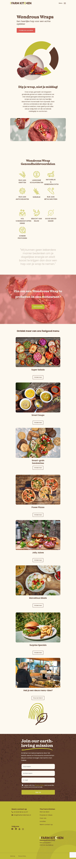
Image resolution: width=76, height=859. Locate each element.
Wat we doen (44, 812)
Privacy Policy (39, 785)
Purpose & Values (46, 815)
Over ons (43, 818)
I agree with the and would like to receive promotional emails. (38, 786)
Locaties (43, 821)
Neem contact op (46, 824)
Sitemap (12, 856)
